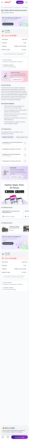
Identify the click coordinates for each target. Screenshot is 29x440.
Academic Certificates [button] (7, 137)
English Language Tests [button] (21, 137)
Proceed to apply (19, 437)
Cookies (20, 431)
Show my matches (7, 24)
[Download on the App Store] (9, 191)
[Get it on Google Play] (19, 191)
